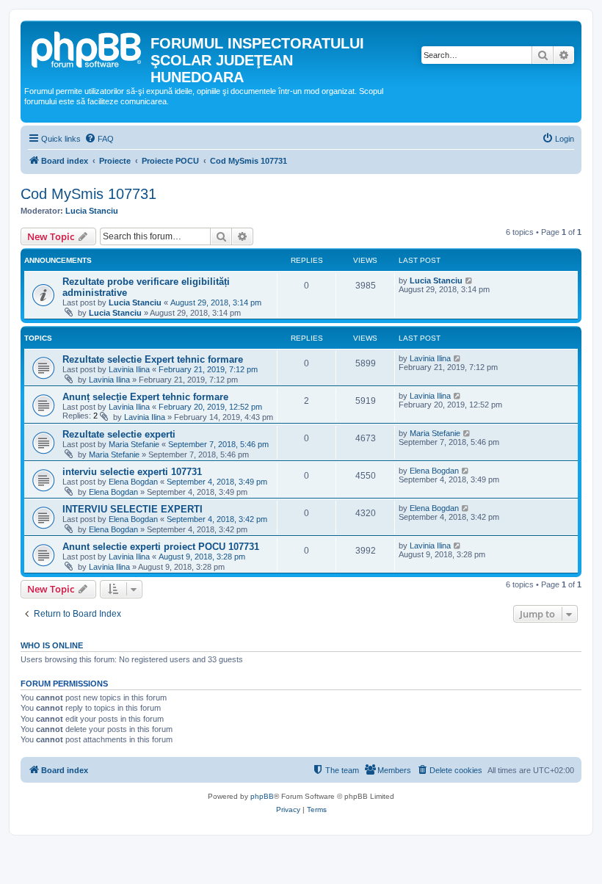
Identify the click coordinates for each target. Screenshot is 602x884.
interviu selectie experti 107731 (132, 471)
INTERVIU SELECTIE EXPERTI (132, 509)
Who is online (52, 645)
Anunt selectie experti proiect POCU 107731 (160, 546)
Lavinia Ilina (129, 369)
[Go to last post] (469, 280)
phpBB (262, 796)
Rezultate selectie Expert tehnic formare (152, 359)
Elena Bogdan (133, 481)
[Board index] (87, 47)
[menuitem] (99, 139)
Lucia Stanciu (91, 210)
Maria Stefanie (134, 444)
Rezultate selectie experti (118, 434)
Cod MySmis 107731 (88, 194)
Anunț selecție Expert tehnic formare (145, 396)
